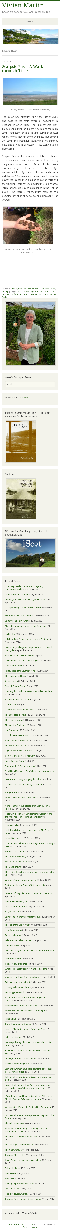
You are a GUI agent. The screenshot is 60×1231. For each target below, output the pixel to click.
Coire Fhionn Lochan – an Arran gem (22, 660)
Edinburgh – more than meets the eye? (23, 916)
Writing (5, 291)
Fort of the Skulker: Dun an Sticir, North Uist (25, 885)
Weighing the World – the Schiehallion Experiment (28, 1107)
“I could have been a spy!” (17, 735)
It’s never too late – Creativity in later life (23, 784)
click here (24, 397)
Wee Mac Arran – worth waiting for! (21, 880)
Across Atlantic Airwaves (16, 740)
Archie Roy (10, 634)
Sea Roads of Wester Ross (17, 861)
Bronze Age (29, 291)
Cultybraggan (11, 681)
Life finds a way (12, 730)
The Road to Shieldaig (15, 856)
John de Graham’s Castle (16, 906)
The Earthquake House (15, 676)
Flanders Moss (12, 945)
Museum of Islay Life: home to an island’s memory (28, 893)
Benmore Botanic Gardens (17, 594)
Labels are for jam (13, 1037)
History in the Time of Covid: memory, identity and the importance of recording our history (28, 815)
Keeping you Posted (14, 992)
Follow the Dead (12, 1168)
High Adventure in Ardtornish (19, 750)
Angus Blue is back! (14, 838)
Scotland (22, 288)
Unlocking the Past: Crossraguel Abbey (23, 977)
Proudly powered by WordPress (19, 1224)
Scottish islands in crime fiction (19, 655)
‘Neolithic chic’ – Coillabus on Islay (21, 1005)
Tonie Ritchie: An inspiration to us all (22, 797)
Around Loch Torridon (15, 851)
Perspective (10, 1018)
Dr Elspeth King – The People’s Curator (23, 607)
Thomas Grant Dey (14, 1149)
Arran (20, 291)
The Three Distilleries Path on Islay (21, 1136)
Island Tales (10, 704)
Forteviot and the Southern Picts (20, 670)
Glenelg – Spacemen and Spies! (19, 1183)
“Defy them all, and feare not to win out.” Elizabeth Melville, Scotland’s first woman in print (28, 1097)
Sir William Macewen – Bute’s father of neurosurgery (29, 771)
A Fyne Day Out (12, 911)
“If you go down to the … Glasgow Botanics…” (26, 599)
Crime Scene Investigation (17, 901)
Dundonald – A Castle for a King (20, 766)
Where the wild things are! (17, 1063)
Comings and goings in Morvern (20, 755)
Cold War (44, 291)
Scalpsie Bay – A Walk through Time (22, 69)
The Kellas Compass (14, 1123)
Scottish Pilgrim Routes (15, 686)
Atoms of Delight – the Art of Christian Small (25, 1029)
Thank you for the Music (16, 714)
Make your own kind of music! (19, 615)
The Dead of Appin (14, 720)
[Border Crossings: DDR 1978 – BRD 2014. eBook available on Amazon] (20, 462)
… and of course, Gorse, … (17, 1193)
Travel (52, 288)
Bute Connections (13, 930)
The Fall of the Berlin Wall (17, 924)
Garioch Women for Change (18, 1024)
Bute (37, 291)
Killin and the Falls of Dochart (18, 940)
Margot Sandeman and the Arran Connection (26, 626)
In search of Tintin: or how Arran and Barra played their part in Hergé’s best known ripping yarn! (28, 1086)
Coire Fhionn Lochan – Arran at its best (23, 1160)
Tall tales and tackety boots (18, 982)
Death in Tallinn (12, 825)
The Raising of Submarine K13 (19, 1144)
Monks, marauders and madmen (20, 1058)
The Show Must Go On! (15, 745)
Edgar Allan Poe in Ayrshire (17, 620)
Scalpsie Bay (35, 294)
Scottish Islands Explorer (38, 288)
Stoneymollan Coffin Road (17, 699)
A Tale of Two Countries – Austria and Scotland (27, 639)
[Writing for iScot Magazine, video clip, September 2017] (30, 553)
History (14, 288)
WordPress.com (30, 1227)
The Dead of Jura (13, 866)
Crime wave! (11, 1173)
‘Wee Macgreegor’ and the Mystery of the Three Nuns (30, 950)
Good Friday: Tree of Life (17, 963)
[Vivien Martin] (30, 43)
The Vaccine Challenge (15, 725)
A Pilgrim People (13, 792)
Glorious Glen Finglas (15, 1155)
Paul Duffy (11, 294)
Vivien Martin (23, 5)
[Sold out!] (20, 519)
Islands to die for (13, 958)
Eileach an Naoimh (13, 665)
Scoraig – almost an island (17, 987)
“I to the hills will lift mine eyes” (19, 709)
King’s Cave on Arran (14, 761)
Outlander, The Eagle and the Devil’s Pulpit (25, 1010)
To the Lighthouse (13, 935)
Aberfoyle (9, 1178)
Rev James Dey (12, 1188)
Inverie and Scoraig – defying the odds (23, 779)
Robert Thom (23, 294)
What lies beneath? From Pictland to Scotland (26, 968)
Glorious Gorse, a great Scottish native (23, 1199)
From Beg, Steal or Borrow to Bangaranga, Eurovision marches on (25, 588)
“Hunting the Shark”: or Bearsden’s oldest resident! (28, 691)
